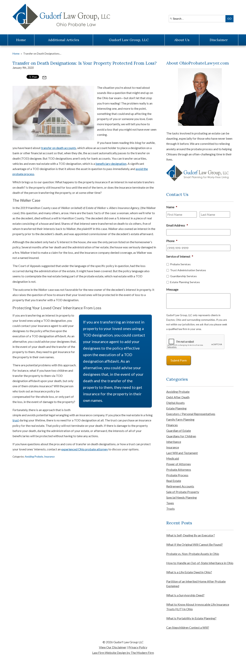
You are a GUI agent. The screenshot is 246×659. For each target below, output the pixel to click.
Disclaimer (219, 40)
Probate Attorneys (178, 469)
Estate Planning (176, 408)
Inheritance (173, 441)
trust (15, 420)
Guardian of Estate (178, 430)
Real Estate (173, 480)
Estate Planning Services (185, 282)
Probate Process (177, 475)
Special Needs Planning (181, 497)
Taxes (170, 503)
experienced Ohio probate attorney (84, 449)
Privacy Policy (137, 647)
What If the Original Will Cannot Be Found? (194, 544)
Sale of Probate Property (182, 492)
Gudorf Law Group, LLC (129, 40)
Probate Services (180, 264)
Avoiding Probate (34, 456)
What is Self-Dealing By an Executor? (190, 535)
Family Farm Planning (180, 419)
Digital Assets (175, 403)
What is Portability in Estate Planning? (191, 618)
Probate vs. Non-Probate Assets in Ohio (192, 553)
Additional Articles (63, 40)
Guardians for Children (181, 436)
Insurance (49, 456)
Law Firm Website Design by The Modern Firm (123, 652)
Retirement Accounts (180, 486)
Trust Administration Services (188, 270)
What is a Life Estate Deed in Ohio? (189, 572)
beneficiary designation (111, 163)
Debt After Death (177, 397)
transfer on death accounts (58, 148)
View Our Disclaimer (112, 647)
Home (21, 40)
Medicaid (172, 458)
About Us (181, 40)
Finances (172, 425)
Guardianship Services (183, 276)
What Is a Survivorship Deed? (185, 595)
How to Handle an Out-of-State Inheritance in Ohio (199, 563)
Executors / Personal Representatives (190, 414)
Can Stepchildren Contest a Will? (187, 627)
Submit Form (178, 360)
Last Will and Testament (182, 453)
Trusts (170, 508)
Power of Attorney (178, 464)
